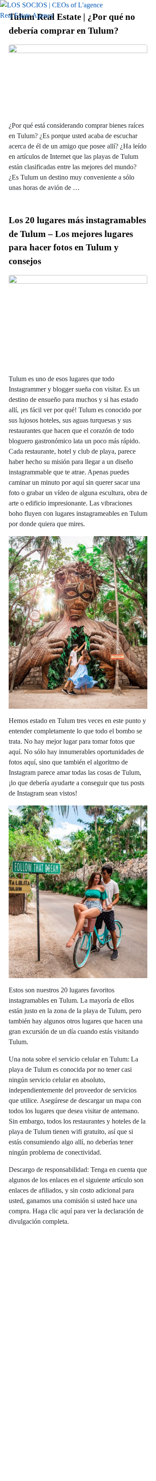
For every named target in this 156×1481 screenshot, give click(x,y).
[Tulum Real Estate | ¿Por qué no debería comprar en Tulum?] (78, 78)
